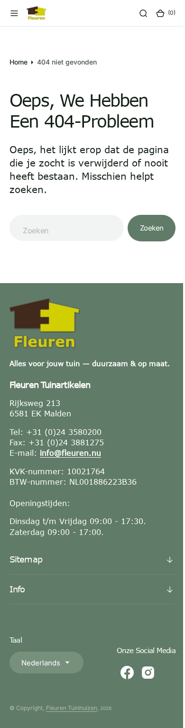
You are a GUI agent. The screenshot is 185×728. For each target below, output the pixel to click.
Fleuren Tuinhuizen (71, 717)
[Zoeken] (136, 13)
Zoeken (145, 227)
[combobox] (63, 228)
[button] (14, 13)
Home (18, 62)
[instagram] (140, 682)
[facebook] (120, 682)
